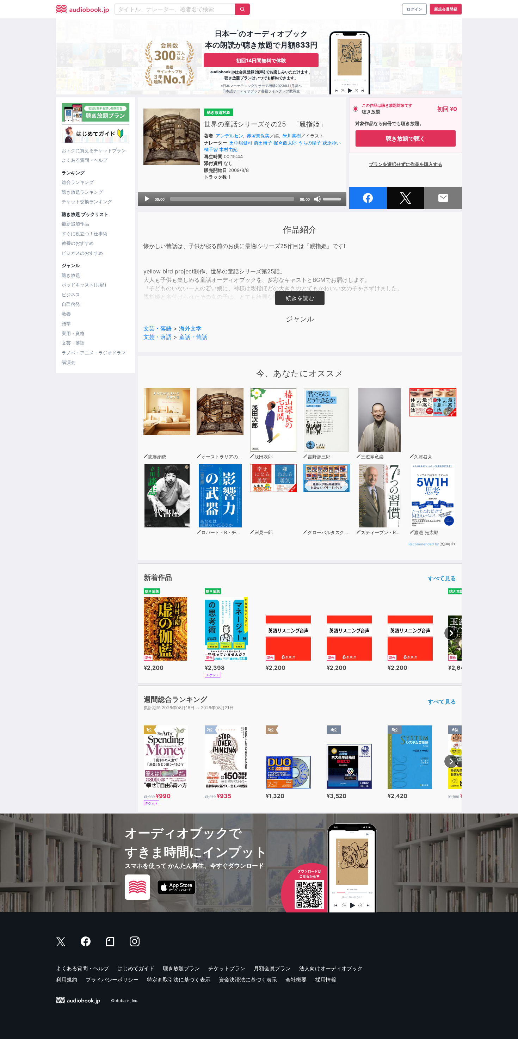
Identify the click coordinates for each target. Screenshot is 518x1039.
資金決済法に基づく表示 (248, 979)
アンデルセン (229, 135)
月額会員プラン (272, 968)
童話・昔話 (193, 336)
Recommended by (423, 544)
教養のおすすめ (78, 243)
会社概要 (296, 979)
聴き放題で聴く (405, 138)
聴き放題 (71, 275)
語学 (66, 323)
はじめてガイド (135, 968)
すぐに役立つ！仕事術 (84, 233)
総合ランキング (78, 182)
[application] (242, 199)
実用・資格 (73, 333)
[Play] (146, 199)
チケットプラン (226, 968)
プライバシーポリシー (112, 979)
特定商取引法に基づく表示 (178, 979)
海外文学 (190, 328)
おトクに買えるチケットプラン (94, 150)
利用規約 (66, 979)
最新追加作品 (75, 224)
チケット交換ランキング (87, 201)
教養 (66, 314)
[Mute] (317, 199)
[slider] (333, 198)
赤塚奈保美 (258, 135)
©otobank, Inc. (124, 1000)
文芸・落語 (73, 343)
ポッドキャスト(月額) (84, 284)
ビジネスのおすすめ (82, 253)
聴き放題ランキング (82, 192)
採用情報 (325, 979)
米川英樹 (292, 135)
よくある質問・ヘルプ (84, 160)
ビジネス (71, 294)
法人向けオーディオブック (331, 968)
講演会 (68, 362)
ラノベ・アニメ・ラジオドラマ (94, 352)
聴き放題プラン (181, 968)
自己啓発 (71, 304)
